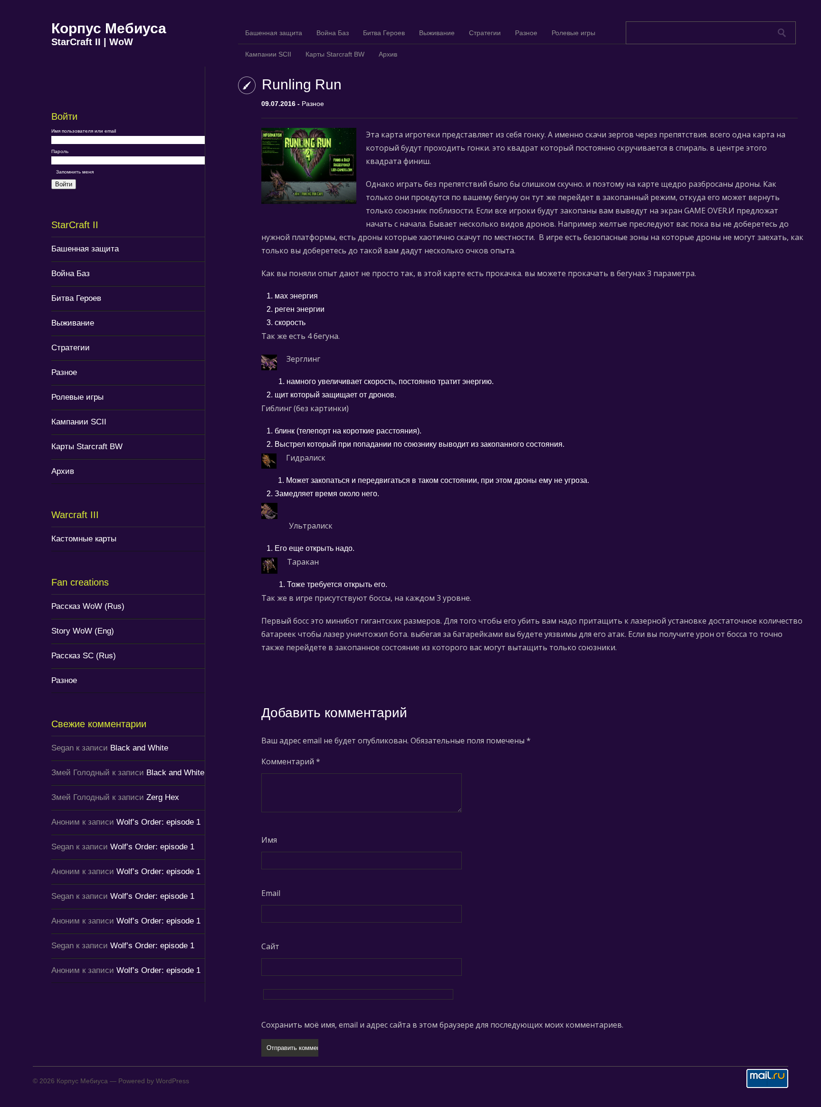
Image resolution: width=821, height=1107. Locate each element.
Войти (63, 184)
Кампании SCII (78, 421)
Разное (64, 372)
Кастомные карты (83, 538)
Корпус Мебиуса (108, 28)
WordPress (172, 1081)
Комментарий (290, 761)
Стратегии (70, 347)
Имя (269, 840)
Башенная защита (85, 248)
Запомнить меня (75, 171)
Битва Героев (76, 298)
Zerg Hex (162, 797)
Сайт (270, 946)
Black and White (139, 747)
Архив (62, 471)
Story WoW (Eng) (82, 630)
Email (270, 893)
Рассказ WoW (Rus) (87, 606)
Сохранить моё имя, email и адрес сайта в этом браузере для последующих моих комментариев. (442, 1025)
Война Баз (70, 273)
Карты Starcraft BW (87, 446)
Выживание (72, 322)
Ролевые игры (77, 397)
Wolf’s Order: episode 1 (158, 822)
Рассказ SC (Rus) (83, 655)
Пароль (59, 151)
